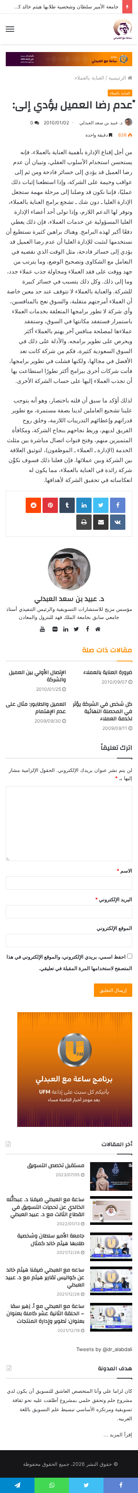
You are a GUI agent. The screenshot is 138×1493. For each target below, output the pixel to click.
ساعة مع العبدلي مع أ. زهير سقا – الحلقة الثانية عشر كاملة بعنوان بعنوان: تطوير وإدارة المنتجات (45, 1313)
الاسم (124, 871)
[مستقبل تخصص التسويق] (111, 1176)
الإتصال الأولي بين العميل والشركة (37, 676)
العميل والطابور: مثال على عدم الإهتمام (36, 707)
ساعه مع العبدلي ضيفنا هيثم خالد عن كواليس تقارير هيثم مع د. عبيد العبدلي (45, 1277)
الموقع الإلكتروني (114, 928)
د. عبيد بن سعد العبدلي (100, 122)
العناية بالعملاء (89, 78)
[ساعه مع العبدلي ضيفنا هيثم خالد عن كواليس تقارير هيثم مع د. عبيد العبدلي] (111, 1281)
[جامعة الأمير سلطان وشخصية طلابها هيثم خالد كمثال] (111, 1246)
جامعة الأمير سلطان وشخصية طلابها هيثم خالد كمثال (63, 6)
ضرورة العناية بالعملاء (107, 672)
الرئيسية (118, 78)
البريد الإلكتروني (113, 899)
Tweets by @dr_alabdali (104, 1349)
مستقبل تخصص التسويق (55, 1166)
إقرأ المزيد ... (118, 1434)
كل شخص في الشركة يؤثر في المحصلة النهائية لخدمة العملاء (102, 711)
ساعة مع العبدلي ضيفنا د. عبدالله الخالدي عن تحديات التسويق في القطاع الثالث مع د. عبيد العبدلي (45, 1207)
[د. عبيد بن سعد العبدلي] (122, 29)
